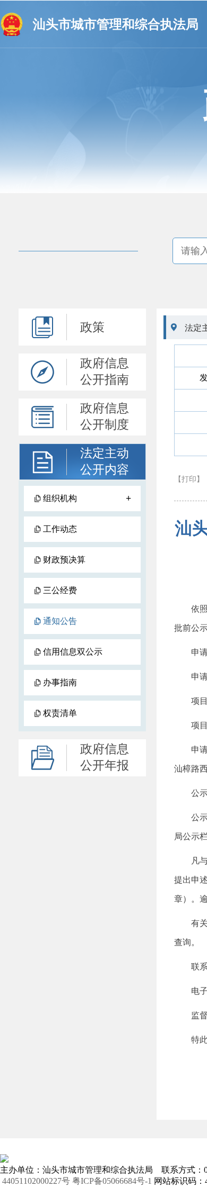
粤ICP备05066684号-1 (112, 1180)
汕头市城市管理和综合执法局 (116, 24)
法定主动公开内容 (104, 461)
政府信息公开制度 (104, 416)
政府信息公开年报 (104, 757)
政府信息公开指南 (104, 371)
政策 (92, 327)
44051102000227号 (36, 1180)
